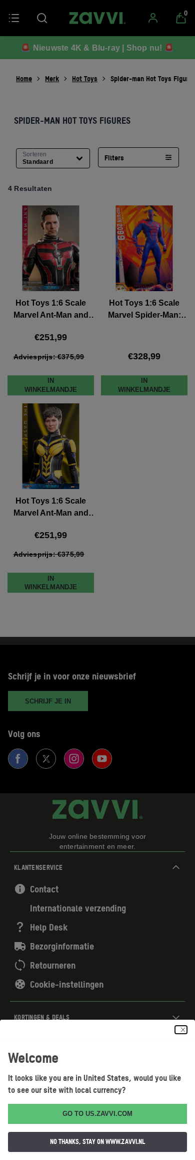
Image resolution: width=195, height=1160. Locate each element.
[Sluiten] (181, 1030)
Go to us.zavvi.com (97, 1113)
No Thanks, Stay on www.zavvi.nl (97, 1141)
